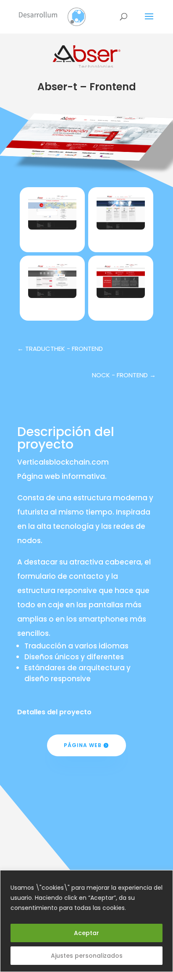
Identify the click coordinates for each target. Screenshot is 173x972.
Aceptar (86, 933)
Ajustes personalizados (87, 955)
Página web (83, 745)
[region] (86, 921)
